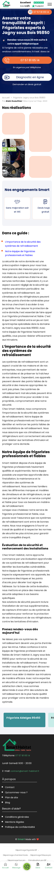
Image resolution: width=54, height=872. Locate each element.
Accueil (6, 97)
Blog (7, 802)
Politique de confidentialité (20, 827)
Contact (10, 787)
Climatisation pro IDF (37, 860)
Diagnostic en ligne (30, 77)
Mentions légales (14, 822)
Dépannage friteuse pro (40, 855)
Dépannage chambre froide (15, 855)
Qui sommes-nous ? (16, 792)
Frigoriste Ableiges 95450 (23, 718)
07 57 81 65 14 (30, 60)
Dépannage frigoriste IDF (26, 850)
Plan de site (11, 797)
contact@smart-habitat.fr (25, 771)
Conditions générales (17, 817)
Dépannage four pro (16, 860)
